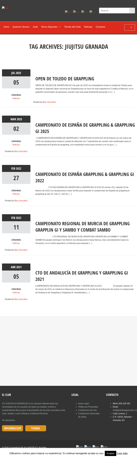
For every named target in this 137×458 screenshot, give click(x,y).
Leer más (122, 453)
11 (16, 227)
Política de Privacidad (88, 407)
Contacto (100, 26)
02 (16, 128)
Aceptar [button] (110, 453)
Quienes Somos (21, 26)
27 (16, 178)
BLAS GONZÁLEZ (29, 447)
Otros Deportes (49, 26)
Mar (14, 119)
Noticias (88, 26)
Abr (13, 267)
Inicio (6, 26)
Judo (35, 26)
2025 (18, 73)
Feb (13, 168)
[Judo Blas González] (6, 8)
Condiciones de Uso (87, 410)
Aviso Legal (83, 403)
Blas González (49, 102)
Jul (13, 73)
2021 (19, 267)
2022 (18, 168)
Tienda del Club (72, 26)
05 (16, 82)
